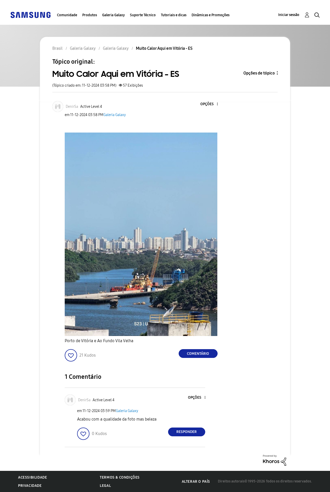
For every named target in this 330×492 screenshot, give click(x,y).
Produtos (89, 15)
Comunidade (67, 15)
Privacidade (30, 485)
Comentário (198, 353)
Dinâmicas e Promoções (210, 15)
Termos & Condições (120, 477)
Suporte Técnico (143, 15)
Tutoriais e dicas (173, 15)
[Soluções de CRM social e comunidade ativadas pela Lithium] (274, 459)
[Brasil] (30, 14)
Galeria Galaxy (113, 15)
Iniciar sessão (288, 15)
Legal (105, 485)
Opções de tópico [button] (259, 73)
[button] (209, 104)
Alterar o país (196, 481)
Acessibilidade (32, 477)
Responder (186, 432)
